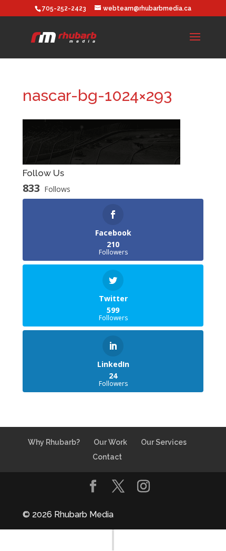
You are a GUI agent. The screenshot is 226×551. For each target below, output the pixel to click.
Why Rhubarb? (54, 442)
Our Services (164, 442)
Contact (107, 457)
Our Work (110, 442)
